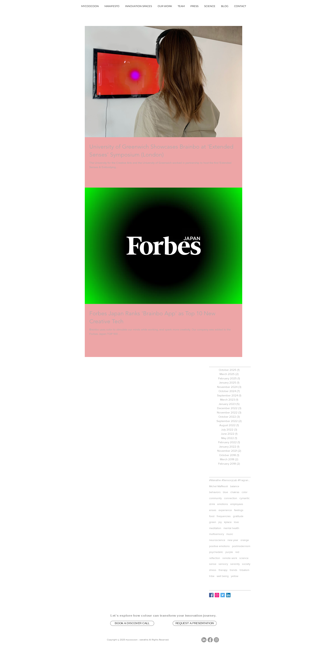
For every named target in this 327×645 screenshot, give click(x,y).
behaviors (215, 492)
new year (232, 540)
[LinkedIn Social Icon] (228, 595)
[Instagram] (216, 639)
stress (212, 569)
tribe (211, 576)
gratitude (238, 516)
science (243, 558)
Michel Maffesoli (218, 486)
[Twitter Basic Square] (222, 595)
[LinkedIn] (203, 639)
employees (236, 504)
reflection (214, 558)
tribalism (244, 569)
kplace (228, 522)
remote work (229, 558)
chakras (234, 492)
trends (233, 569)
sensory (223, 563)
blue (225, 492)
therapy (223, 569)
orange (245, 540)
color (245, 492)
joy (220, 522)
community (215, 498)
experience (225, 510)
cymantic (244, 498)
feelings (238, 510)
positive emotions (219, 546)
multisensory (216, 533)
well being (223, 576)
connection (230, 498)
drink (212, 504)
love (236, 522)
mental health (231, 528)
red (237, 551)
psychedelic (216, 551)
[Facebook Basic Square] (211, 595)
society (246, 563)
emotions (222, 504)
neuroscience (217, 540)
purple (229, 551)
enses (212, 510)
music (229, 533)
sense (212, 563)
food (211, 516)
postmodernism (241, 546)
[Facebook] (210, 639)
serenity (235, 563)
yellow (234, 576)
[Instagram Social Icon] (217, 595)
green (212, 522)
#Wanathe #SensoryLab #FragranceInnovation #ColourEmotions (230, 480)
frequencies (224, 516)
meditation (215, 528)
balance (234, 486)
